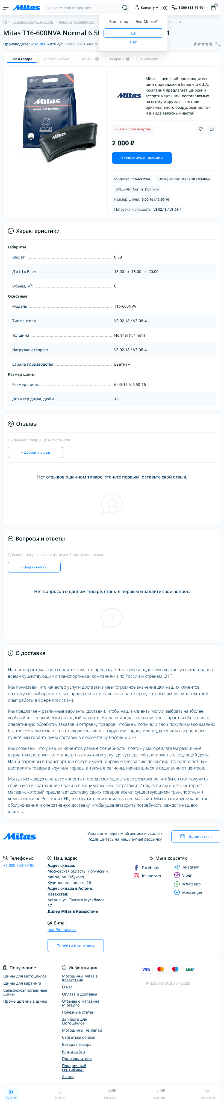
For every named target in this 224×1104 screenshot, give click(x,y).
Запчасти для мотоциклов (74, 1021)
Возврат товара (77, 1044)
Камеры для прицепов (77, 22)
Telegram (190, 867)
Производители (77, 1058)
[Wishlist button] (200, 129)
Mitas (40, 43)
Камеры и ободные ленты (33, 22)
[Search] (125, 7)
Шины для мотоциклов (25, 976)
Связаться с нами (78, 1037)
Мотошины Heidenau (82, 1030)
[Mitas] (129, 95)
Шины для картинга (22, 983)
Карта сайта (73, 1051)
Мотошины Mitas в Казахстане (80, 977)
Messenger (192, 892)
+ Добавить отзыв (35, 452)
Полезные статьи (78, 1012)
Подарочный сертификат (74, 1067)
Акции (68, 1076)
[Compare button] (211, 129)
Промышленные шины (25, 1001)
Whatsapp (191, 883)
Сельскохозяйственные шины (25, 992)
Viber (187, 875)
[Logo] (26, 7)
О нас (67, 987)
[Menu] (6, 8)
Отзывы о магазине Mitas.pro (80, 1003)
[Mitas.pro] (37, 836)
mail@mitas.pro (62, 929)
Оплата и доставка (79, 994)
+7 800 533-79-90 (18, 865)
